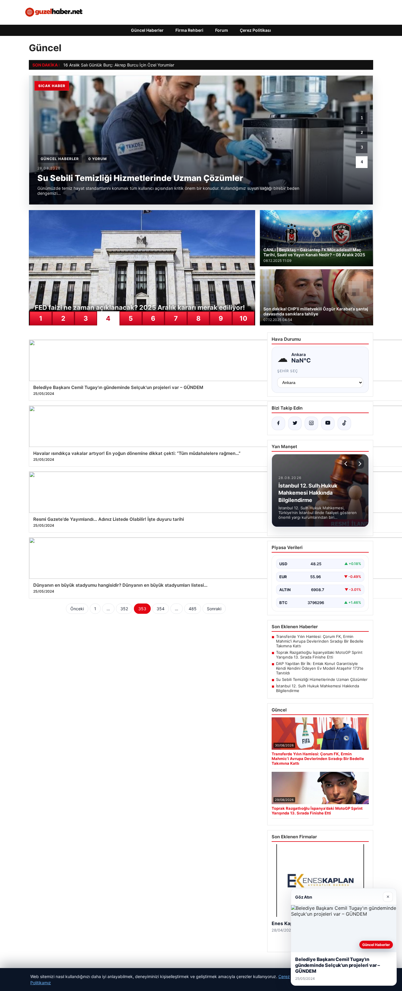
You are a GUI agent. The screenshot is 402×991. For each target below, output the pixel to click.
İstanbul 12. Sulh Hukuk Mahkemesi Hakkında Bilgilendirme (317, 688)
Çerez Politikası (255, 30)
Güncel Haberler (147, 30)
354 (161, 608)
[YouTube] (328, 423)
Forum (221, 30)
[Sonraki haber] (359, 464)
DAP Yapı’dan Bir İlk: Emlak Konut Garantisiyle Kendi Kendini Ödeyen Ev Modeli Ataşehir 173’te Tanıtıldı (319, 668)
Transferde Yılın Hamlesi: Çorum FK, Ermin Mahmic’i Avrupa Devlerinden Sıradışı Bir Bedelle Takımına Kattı (319, 641)
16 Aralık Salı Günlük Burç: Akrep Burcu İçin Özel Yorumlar (118, 64)
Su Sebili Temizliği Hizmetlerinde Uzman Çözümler (322, 679)
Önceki (77, 608)
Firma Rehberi (189, 30)
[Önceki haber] (347, 464)
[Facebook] (278, 423)
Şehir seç (287, 371)
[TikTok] (344, 423)
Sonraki (214, 608)
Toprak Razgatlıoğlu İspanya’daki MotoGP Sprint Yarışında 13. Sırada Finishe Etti (319, 654)
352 (124, 608)
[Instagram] (311, 423)
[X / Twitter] (295, 423)
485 (193, 608)
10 (243, 318)
